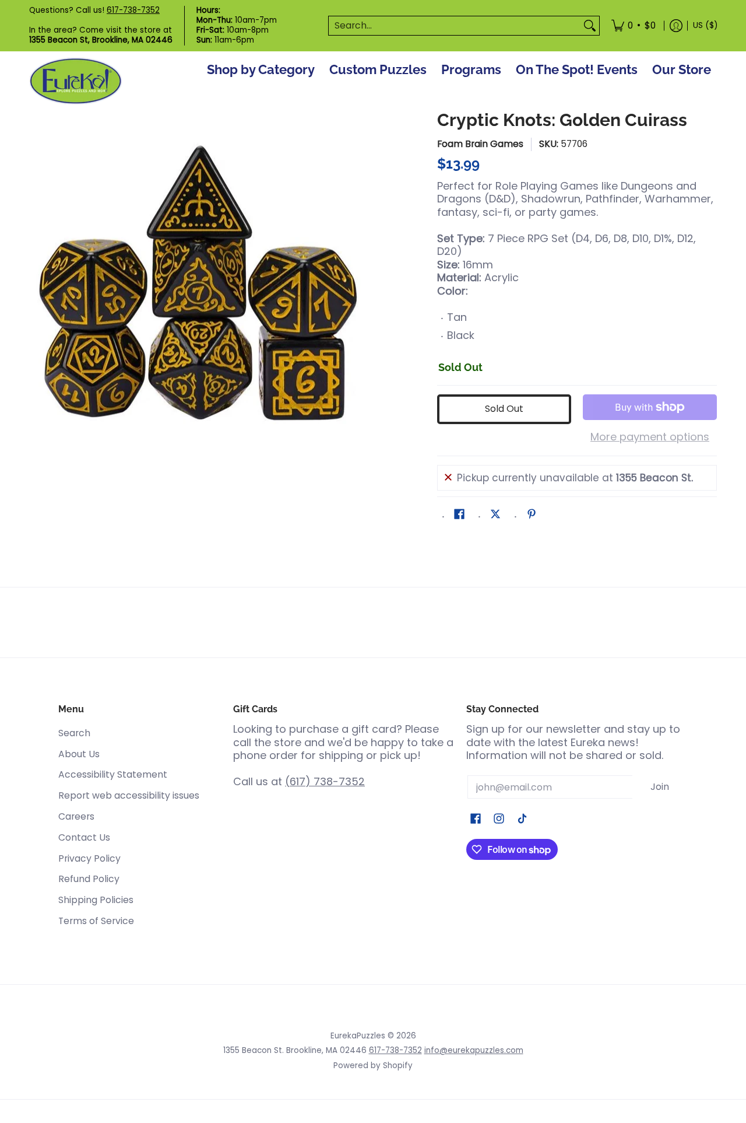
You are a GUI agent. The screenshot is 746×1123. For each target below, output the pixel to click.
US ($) (705, 25)
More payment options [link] (649, 437)
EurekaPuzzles (357, 1035)
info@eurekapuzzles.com (473, 1050)
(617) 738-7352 (325, 781)
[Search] (589, 26)
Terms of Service (96, 921)
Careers (76, 816)
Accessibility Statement (112, 774)
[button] (459, 515)
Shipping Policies (95, 900)
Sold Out (504, 408)
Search (74, 733)
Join (659, 786)
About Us (79, 754)
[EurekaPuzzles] (75, 81)
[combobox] (454, 26)
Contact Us (84, 837)
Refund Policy (88, 879)
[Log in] (676, 25)
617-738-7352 (133, 10)
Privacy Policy (89, 858)
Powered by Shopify (373, 1065)
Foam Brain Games (480, 144)
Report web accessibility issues (128, 795)
